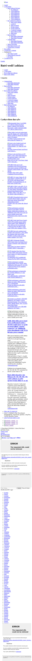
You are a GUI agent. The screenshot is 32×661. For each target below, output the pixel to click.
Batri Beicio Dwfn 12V (14, 46)
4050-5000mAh (15, 16)
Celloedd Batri (11, 39)
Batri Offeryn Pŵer (16, 31)
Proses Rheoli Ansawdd (14, 55)
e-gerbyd (13, 24)
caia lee (3, 433)
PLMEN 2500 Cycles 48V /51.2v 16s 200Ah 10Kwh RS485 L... (17, 193)
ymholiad (10, 365)
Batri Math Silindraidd (17, 36)
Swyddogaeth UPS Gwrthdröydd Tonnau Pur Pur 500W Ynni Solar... (17, 258)
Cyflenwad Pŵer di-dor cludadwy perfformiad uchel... (17, 267)
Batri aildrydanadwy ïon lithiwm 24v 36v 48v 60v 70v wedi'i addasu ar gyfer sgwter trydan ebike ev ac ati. (18, 377)
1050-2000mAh (15, 11)
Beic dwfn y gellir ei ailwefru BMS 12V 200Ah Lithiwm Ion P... (17, 128)
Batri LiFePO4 (12, 35)
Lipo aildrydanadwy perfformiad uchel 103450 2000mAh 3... (16, 276)
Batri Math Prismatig (16, 38)
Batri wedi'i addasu (16, 22)
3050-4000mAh (15, 14)
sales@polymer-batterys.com (12, 417)
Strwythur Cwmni (12, 53)
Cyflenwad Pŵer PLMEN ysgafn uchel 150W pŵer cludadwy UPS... (17, 227)
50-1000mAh (14, 10)
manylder (15, 365)
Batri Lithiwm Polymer (14, 8)
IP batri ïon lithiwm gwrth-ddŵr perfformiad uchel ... (16, 285)
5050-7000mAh (15, 17)
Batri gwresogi (15, 25)
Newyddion (7, 49)
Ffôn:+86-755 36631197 (10, 411)
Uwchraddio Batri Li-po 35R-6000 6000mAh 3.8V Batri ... (17, 307)
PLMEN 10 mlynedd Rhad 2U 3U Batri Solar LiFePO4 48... (17, 182)
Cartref (6, 5)
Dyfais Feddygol (15, 28)
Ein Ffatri (10, 57)
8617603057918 (5, 434)
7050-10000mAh (15, 19)
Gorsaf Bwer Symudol (14, 47)
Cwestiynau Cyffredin (10, 50)
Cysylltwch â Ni (8, 58)
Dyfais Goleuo (15, 27)
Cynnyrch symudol (16, 30)
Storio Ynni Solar (12, 44)
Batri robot (14, 33)
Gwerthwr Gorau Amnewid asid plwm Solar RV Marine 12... (16, 139)
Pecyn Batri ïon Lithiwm (14, 20)
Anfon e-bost (4, 431)
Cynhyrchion (7, 6)
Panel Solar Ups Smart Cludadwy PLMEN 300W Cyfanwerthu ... (17, 247)
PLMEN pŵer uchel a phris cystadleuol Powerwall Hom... (16, 173)
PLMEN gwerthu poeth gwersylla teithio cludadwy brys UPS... (17, 236)
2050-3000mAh (15, 13)
